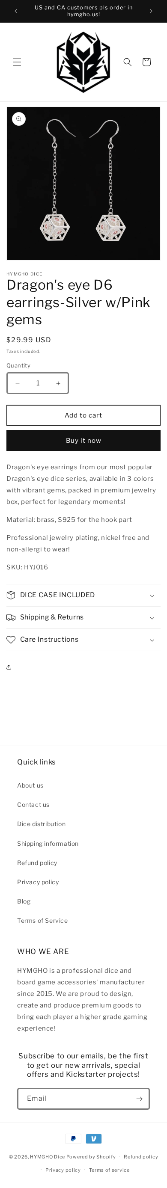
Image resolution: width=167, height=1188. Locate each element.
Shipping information (48, 843)
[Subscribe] (139, 1099)
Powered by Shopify (91, 1157)
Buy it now (83, 440)
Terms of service (109, 1170)
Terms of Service (42, 920)
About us (30, 785)
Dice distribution (41, 823)
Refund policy (37, 862)
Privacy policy (38, 882)
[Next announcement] (151, 11)
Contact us (33, 804)
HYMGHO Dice (48, 1157)
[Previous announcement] (15, 11)
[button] (17, 62)
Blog (23, 901)
